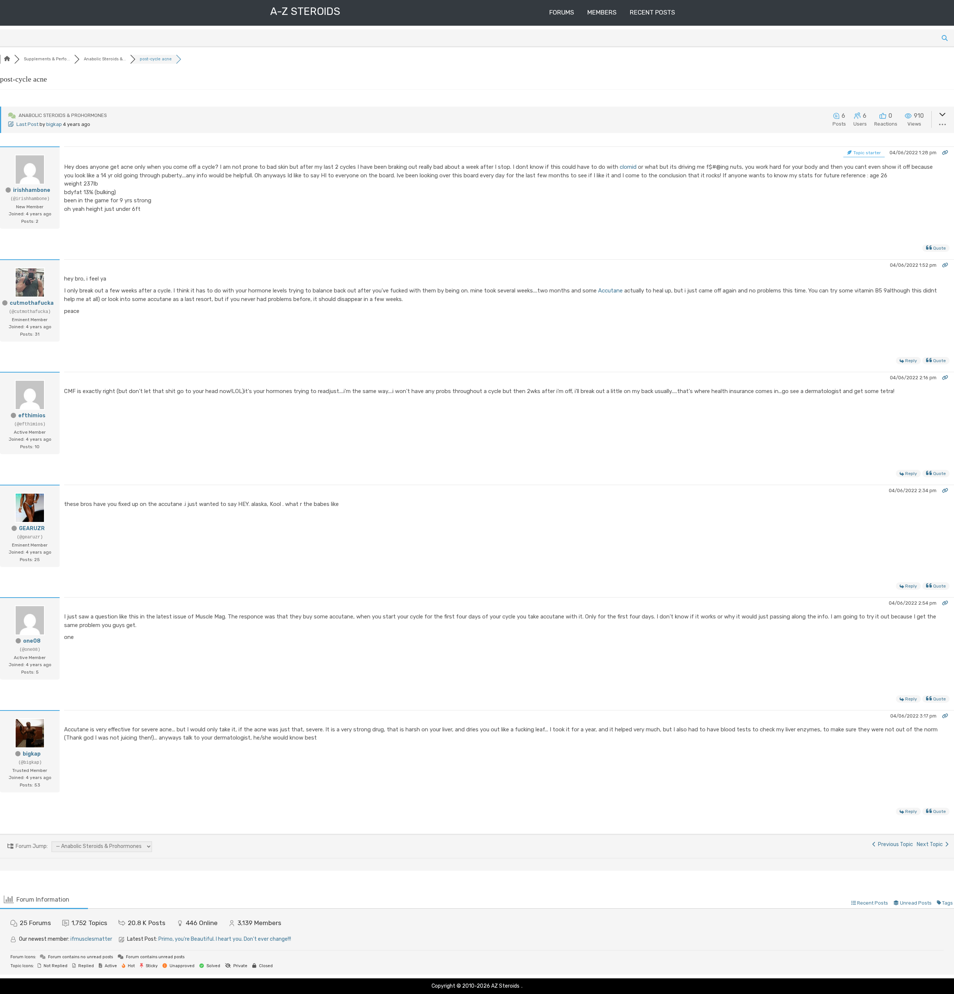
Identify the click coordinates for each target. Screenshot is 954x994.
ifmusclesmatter (91, 939)
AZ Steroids (505, 986)
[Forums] (7, 59)
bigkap (54, 124)
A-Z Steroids (305, 11)
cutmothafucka (32, 303)
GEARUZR (32, 528)
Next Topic (931, 844)
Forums (561, 12)
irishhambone (31, 190)
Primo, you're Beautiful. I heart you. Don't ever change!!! (224, 939)
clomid (628, 167)
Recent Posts (652, 12)
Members (601, 12)
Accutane (610, 290)
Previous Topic (894, 844)
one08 (32, 641)
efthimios (31, 415)
